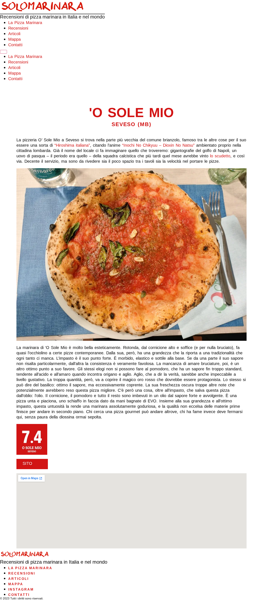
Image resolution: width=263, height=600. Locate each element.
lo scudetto (220, 156)
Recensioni (18, 28)
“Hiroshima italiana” (72, 145)
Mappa (14, 39)
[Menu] (3, 52)
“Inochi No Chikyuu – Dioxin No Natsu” (158, 145)
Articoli (14, 33)
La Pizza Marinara (25, 22)
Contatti (15, 45)
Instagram (21, 589)
